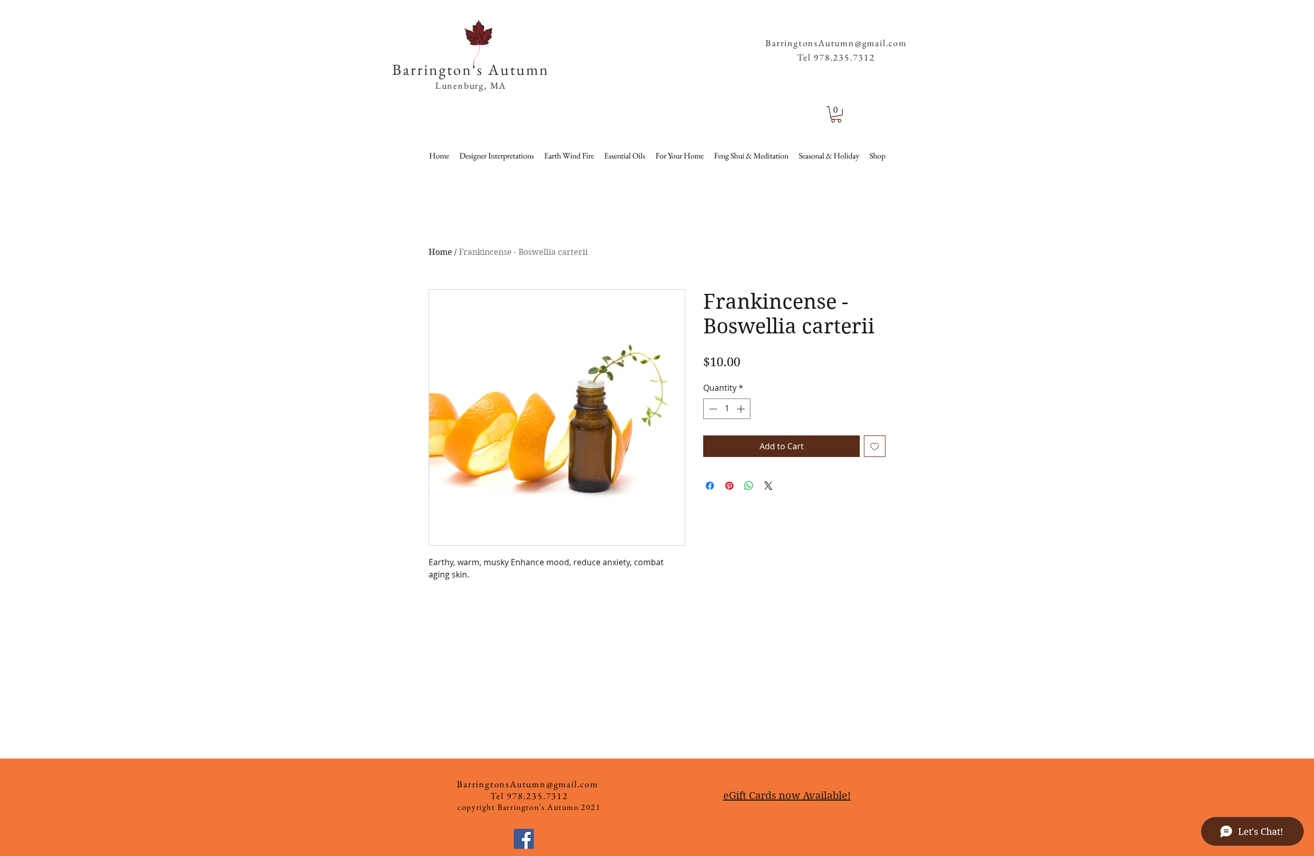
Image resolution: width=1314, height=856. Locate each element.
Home (440, 252)
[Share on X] (768, 486)
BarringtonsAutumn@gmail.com (836, 43)
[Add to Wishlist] (874, 446)
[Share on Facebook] (710, 486)
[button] (889, 25)
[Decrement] (712, 409)
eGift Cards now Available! (787, 796)
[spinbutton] (727, 409)
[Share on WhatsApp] (749, 486)
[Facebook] (524, 839)
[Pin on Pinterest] (729, 486)
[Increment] (742, 409)
